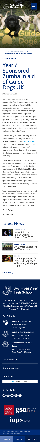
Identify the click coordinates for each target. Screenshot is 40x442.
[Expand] (36, 359)
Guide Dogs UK (30, 141)
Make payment (21, 381)
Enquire (31, 439)
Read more (20, 234)
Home (7, 51)
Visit (18, 439)
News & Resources (17, 51)
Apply (5, 439)
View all (7, 273)
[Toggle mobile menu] (34, 6)
